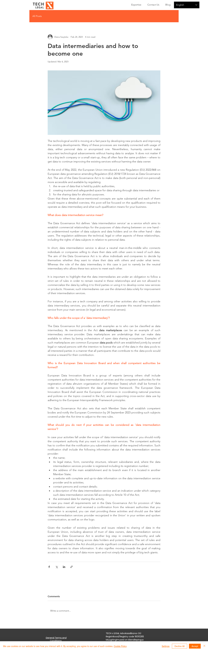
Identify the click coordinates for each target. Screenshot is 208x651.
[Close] (204, 646)
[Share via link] (71, 566)
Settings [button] (165, 646)
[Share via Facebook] (49, 566)
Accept (195, 646)
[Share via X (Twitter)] (56, 566)
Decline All (180, 646)
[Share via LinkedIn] (64, 566)
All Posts (37, 16)
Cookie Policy (120, 646)
